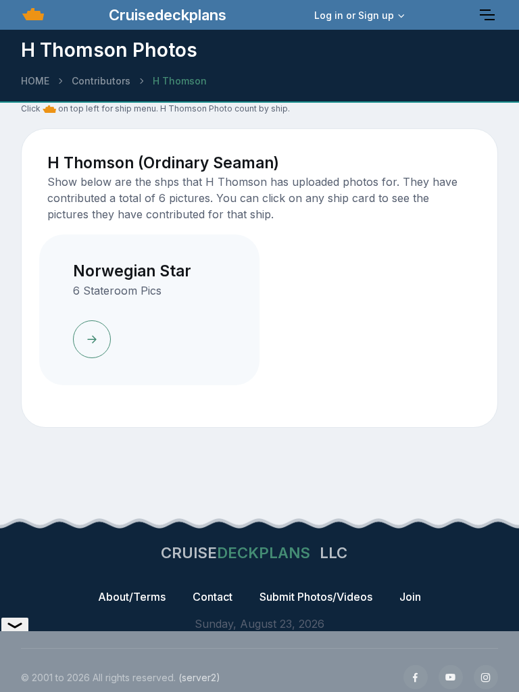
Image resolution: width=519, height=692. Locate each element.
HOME (35, 80)
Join (410, 596)
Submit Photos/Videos (316, 596)
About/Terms (132, 596)
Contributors (101, 80)
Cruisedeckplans (165, 15)
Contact (212, 596)
